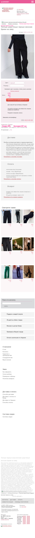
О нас (4, 349)
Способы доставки (8, 394)
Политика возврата (8, 378)
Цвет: (6, 82)
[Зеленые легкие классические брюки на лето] (6, 272)
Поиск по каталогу (8, 300)
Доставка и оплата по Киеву (9, 397)
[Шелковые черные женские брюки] (29, 271)
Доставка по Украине (9, 400)
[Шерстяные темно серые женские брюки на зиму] (6, 216)
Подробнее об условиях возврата (13, 197)
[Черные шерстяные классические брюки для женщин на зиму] (17, 216)
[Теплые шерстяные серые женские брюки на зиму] (6, 244)
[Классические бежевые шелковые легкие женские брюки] (17, 243)
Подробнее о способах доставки (13, 156)
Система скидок (7, 416)
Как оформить (7, 372)
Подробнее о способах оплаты (12, 179)
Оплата (20, 499)
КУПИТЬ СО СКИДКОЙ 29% (17, 100)
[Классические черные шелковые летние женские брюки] (29, 244)
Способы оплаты (8, 402)
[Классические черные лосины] (29, 216)
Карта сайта (4, 512)
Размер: (6, 85)
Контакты (5, 351)
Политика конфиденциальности (9, 510)
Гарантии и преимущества (7, 354)
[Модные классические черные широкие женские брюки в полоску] (17, 272)
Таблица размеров (14, 91)
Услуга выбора (7, 374)
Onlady (10, 505)
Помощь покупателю (21, 502)
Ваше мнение (7, 360)
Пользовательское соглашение (9, 509)
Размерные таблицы (9, 376)
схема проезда (21, 13)
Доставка (13, 499)
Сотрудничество (8, 357)
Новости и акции (7, 502)
